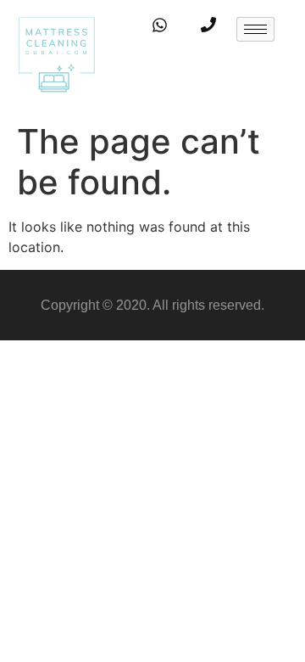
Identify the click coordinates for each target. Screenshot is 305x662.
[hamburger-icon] (255, 29)
